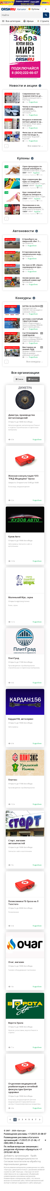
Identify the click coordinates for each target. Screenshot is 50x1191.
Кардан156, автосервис (20, 719)
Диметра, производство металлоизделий (21, 416)
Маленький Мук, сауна (20, 597)
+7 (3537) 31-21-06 (27, 1140)
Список (20, 379)
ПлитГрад (13, 658)
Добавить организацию (16, 1155)
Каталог (21, 9)
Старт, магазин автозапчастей (16, 842)
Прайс (34, 1155)
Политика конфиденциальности (21, 1158)
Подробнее (33, 102)
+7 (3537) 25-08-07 (37, 1133)
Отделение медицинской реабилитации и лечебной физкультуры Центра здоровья (23, 1088)
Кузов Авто (14, 536)
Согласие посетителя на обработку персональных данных (22, 1163)
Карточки (34, 379)
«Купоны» (20, 1149)
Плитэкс (12, 779)
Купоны (35, 9)
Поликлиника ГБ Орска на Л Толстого (23, 903)
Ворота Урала (15, 1022)
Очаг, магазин (16, 962)
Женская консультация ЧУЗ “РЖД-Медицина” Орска (23, 477)
